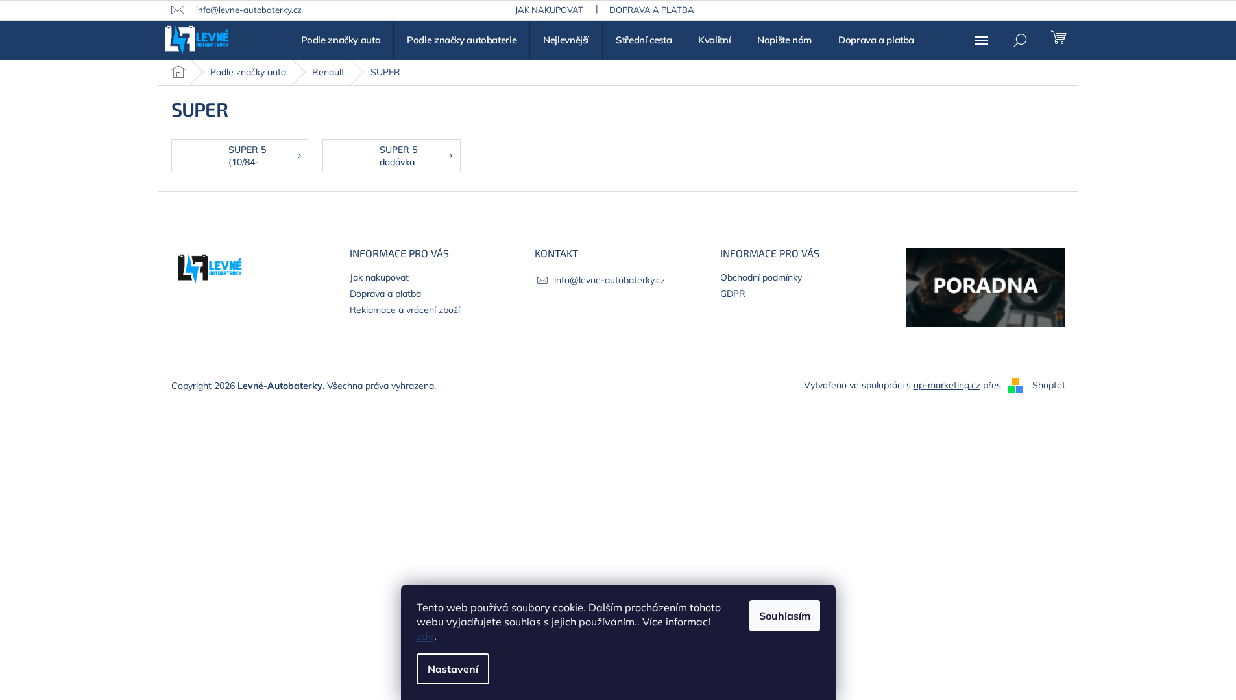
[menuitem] (341, 40)
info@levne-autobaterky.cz (609, 280)
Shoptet (1048, 385)
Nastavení (453, 668)
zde (425, 635)
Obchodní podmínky (761, 277)
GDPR (732, 293)
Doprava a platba (651, 10)
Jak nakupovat (549, 10)
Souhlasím (784, 615)
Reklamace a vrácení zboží (405, 310)
